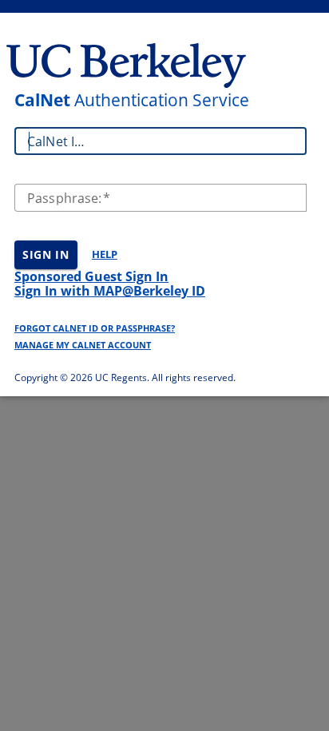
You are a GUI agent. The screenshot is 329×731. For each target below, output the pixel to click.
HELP (104, 254)
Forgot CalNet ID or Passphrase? (94, 328)
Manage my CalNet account (82, 345)
